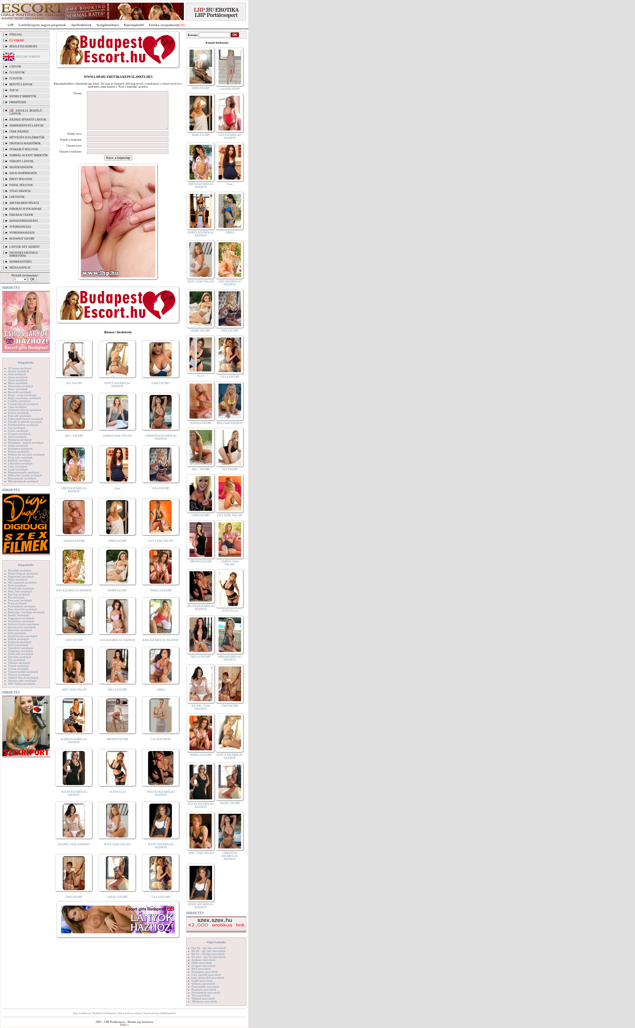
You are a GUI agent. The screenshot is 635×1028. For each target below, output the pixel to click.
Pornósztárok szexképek (22, 606)
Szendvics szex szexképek (23, 636)
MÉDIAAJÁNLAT (20, 267)
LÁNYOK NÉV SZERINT (24, 246)
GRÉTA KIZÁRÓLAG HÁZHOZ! (74, 490)
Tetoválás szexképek (19, 656)
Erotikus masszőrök (25, 143)
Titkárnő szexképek (19, 662)
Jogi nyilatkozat (82, 1013)
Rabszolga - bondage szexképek (26, 612)
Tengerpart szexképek (20, 650)
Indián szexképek (18, 445)
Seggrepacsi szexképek (21, 618)
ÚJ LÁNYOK (17, 72)
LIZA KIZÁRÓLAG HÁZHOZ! (117, 639)
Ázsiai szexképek (18, 380)
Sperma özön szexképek (22, 627)
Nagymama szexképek (21, 576)
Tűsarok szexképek (19, 674)
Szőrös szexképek (18, 644)
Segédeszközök (21, 167)
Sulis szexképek (17, 633)
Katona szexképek (18, 451)
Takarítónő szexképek (20, 647)
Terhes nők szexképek (20, 653)
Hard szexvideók (201, 968)
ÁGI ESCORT (74, 383)
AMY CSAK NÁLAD (74, 689)
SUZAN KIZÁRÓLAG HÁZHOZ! (74, 793)
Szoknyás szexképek (20, 641)
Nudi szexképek (17, 585)
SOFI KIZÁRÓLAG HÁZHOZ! (74, 590)
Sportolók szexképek (20, 630)
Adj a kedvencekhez (129, 1013)
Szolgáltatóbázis (107, 25)
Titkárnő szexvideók (203, 998)
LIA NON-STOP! (161, 739)
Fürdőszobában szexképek (23, 424)
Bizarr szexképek (18, 389)
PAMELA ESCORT (161, 590)
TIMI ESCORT (74, 896)
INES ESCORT (160, 488)
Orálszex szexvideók (203, 983)
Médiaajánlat (168, 1013)
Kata (117, 488)
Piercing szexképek (19, 594)
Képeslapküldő (134, 25)
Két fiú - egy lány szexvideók (208, 950)
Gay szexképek (16, 427)
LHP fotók (17, 196)
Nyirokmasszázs (21, 232)
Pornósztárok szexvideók (205, 992)
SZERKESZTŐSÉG (20, 261)
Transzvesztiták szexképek (23, 671)
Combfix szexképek (19, 400)
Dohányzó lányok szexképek (24, 409)
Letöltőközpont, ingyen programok (42, 25)
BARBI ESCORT (117, 590)
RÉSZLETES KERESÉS (23, 46)
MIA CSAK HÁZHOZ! (230, 423)
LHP (11, 25)
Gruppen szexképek (19, 433)
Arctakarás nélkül (24, 202)
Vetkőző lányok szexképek (23, 677)
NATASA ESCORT (74, 540)
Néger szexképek (18, 579)
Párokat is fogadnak (25, 208)
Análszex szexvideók (203, 959)
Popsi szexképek (17, 603)
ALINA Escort (117, 791)
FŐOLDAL (15, 34)
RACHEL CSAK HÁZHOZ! (74, 844)
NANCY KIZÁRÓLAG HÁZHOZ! (117, 385)
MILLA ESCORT (117, 689)
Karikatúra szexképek (20, 448)
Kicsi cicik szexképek (20, 457)
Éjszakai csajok (21, 214)
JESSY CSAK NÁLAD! (117, 844)
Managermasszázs (23, 220)
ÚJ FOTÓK (15, 78)
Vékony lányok (21, 161)
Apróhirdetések (81, 25)
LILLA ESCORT (161, 896)
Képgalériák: (26, 362)
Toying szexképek (18, 668)
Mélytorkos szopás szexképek (25, 475)
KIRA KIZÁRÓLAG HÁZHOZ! (161, 639)
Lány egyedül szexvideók (206, 974)
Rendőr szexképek (18, 615)
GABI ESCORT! (161, 383)
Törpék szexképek (18, 665)
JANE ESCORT (74, 639)
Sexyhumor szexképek (21, 621)
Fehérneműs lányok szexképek (25, 418)
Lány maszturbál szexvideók (207, 977)
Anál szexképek (17, 374)
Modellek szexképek (20, 570)
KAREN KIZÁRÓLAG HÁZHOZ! (74, 741)
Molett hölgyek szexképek (23, 573)
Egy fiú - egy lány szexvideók (208, 947)
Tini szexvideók (200, 995)
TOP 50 (13, 90)
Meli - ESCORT (74, 435)
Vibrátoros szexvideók (204, 1001)
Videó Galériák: (216, 942)
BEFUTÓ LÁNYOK (20, 84)
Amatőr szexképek (18, 371)
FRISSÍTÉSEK (17, 102)
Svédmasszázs (20, 226)
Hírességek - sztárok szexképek (26, 442)
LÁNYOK (15, 66)
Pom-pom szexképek (20, 600)
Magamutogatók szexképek (23, 472)
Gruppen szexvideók (203, 965)
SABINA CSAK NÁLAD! (117, 435)
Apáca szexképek (18, 377)
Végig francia (20, 190)
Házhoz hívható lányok (27, 119)
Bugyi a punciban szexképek (24, 397)
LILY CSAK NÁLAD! (161, 540)
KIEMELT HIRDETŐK (22, 96)
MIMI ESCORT (118, 540)
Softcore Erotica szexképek (23, 624)
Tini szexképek (16, 659)
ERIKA (161, 689)
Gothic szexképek (18, 430)
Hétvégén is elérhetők (27, 137)
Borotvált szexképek (19, 392)
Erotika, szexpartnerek (164, 25)
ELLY (200, 375)
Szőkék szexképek (18, 638)
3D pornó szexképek (20, 368)
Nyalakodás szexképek (21, 588)
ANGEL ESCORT (117, 896)
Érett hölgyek (20, 179)
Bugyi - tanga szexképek (22, 394)
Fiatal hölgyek (21, 184)
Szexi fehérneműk (23, 173)
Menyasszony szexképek (22, 478)
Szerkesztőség (151, 1013)
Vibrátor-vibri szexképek (22, 680)
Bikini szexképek (18, 383)
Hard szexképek (17, 436)
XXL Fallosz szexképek (21, 683)
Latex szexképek (17, 466)
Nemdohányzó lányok (26, 125)
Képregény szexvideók (204, 971)
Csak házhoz (19, 131)
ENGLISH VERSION (28, 56)
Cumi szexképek (17, 406)
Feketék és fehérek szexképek (25, 421)
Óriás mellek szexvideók (205, 986)
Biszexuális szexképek (20, 386)
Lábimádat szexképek (20, 463)
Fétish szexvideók (201, 962)
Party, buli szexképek (20, 591)
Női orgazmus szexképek (22, 582)
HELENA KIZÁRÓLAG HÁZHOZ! (161, 793)
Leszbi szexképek (18, 469)
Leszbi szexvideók (202, 980)
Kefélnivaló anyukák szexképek (26, 454)
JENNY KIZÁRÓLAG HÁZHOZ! (161, 846)
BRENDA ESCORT (117, 739)
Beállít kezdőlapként (104, 1013)
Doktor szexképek (18, 412)
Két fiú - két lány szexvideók (208, 953)
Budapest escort (21, 238)
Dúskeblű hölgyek (23, 149)
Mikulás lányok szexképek (23, 481)
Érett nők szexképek (19, 415)
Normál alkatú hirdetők (28, 155)
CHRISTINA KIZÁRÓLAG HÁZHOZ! (161, 437)
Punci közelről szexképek (22, 609)
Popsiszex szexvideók (203, 989)
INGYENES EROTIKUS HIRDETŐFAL (23, 254)
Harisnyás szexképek (20, 439)
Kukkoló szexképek (19, 460)
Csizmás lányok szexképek (23, 403)
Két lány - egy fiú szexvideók (208, 956)
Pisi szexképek (16, 597)
